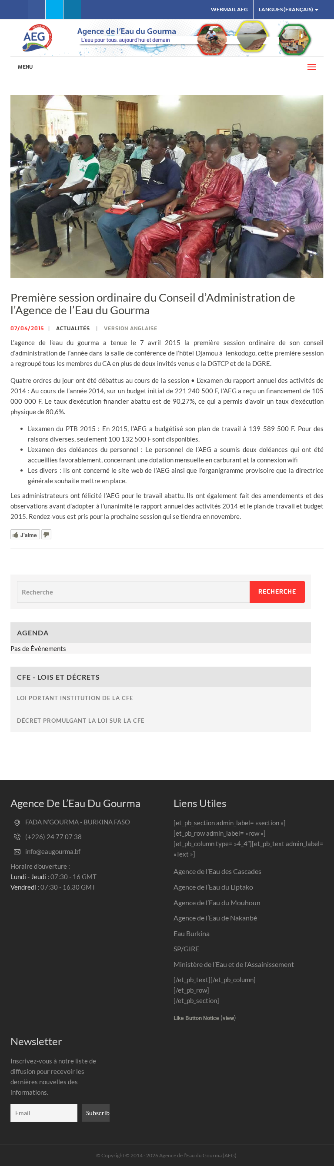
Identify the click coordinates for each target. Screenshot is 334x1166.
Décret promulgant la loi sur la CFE (80, 720)
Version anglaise (130, 328)
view (228, 1018)
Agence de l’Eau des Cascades (217, 871)
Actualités (73, 328)
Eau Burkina (192, 933)
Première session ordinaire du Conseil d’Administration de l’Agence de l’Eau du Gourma (152, 303)
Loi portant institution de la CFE (75, 697)
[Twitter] (54, 9)
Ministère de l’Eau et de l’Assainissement (234, 964)
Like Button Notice (196, 1018)
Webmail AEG (229, 9)
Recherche (277, 592)
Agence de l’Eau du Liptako (213, 887)
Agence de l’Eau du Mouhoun (217, 902)
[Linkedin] (72, 9)
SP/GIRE (186, 948)
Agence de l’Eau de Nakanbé (215, 918)
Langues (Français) (286, 9)
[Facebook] (36, 9)
